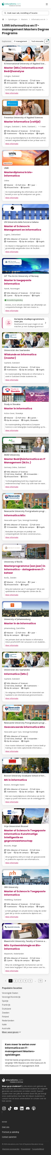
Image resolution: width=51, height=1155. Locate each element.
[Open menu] (47, 4)
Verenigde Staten (10, 993)
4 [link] (25, 981)
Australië (6, 1028)
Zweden (5, 1012)
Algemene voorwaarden (10, 1149)
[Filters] (47, 41)
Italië (4, 1024)
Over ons (5, 1127)
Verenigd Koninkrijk (11, 997)
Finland (5, 1016)
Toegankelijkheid (38, 1149)
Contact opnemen (9, 1137)
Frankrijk (6, 1004)
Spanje (5, 1000)
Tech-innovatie (37, 41)
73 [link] (40, 981)
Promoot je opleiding (10, 1132)
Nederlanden (8, 1020)
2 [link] (15, 981)
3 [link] (20, 981)
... (35, 980)
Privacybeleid (25, 1149)
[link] (45, 981)
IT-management (20, 41)
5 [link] (30, 981)
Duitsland (6, 1008)
